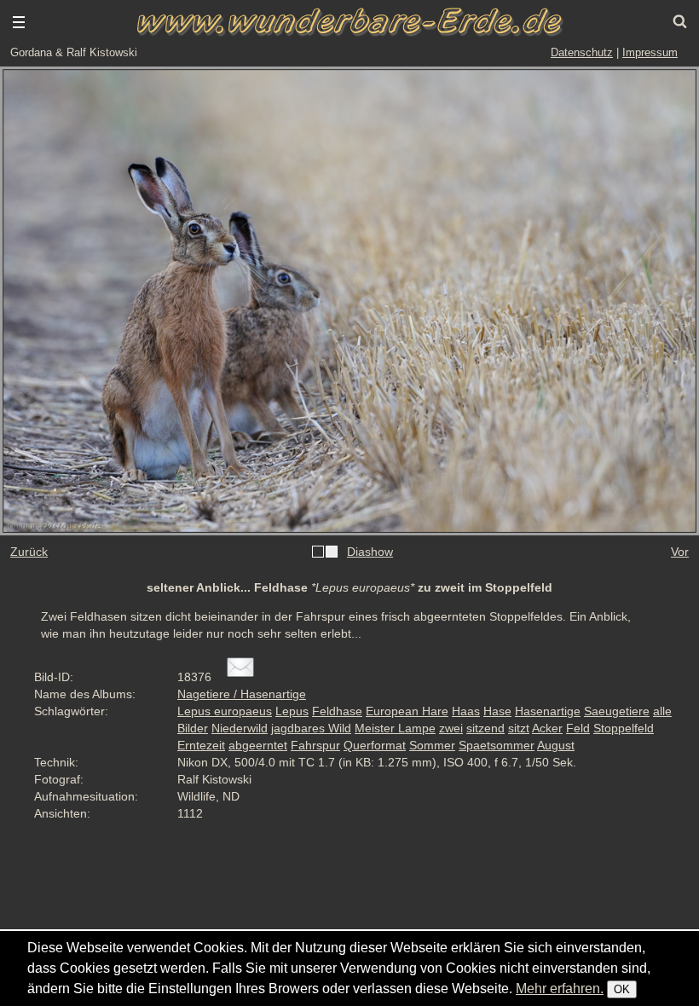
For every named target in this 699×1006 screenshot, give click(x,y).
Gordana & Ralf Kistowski (73, 52)
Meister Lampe (395, 728)
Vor (680, 551)
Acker (547, 728)
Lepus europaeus (224, 711)
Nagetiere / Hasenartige (241, 694)
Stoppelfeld (623, 728)
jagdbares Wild (311, 728)
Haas (466, 711)
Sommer (432, 745)
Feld (578, 728)
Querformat (375, 745)
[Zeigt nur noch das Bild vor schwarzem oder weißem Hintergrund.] (325, 552)
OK (622, 989)
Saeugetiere (617, 711)
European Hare (407, 711)
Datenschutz (582, 52)
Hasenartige (548, 711)
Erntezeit (201, 745)
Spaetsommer (496, 745)
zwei (451, 728)
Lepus (292, 711)
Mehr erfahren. (560, 988)
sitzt (518, 728)
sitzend (485, 728)
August (556, 745)
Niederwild (239, 728)
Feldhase (337, 711)
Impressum (650, 52)
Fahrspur (315, 745)
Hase (497, 711)
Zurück (29, 551)
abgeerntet (257, 745)
